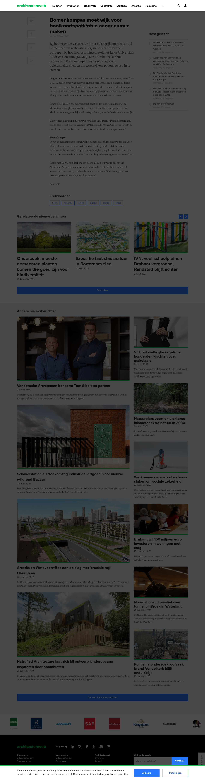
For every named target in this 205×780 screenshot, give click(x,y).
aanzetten (123, 774)
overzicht (67, 774)
